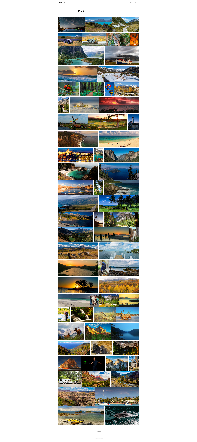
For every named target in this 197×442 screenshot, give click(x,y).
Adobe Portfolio (100, 438)
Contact (135, 2)
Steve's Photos (63, 2)
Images (131, 2)
